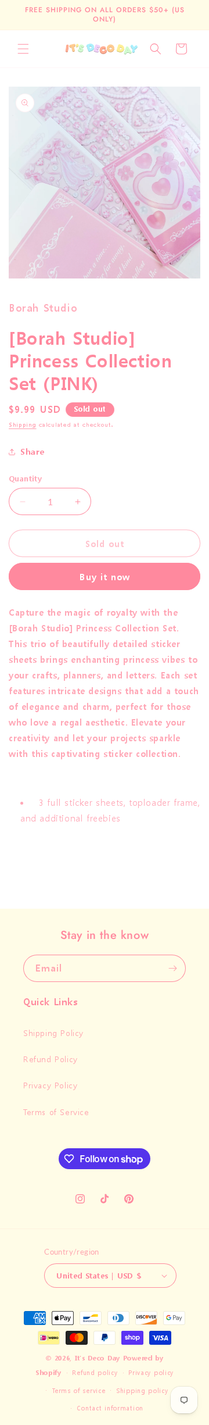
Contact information (110, 1408)
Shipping (23, 425)
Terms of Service (56, 1111)
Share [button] (32, 451)
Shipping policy (142, 1391)
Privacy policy (151, 1373)
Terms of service (78, 1391)
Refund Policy (50, 1059)
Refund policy (94, 1373)
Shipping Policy (53, 1032)
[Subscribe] (172, 968)
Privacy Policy (50, 1085)
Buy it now (105, 577)
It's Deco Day (97, 1358)
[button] (23, 49)
